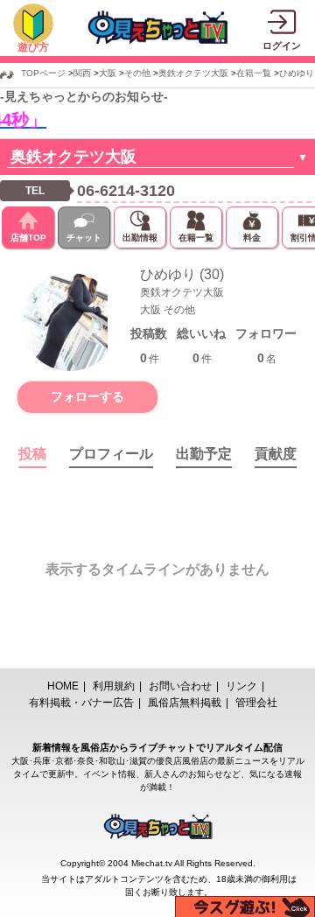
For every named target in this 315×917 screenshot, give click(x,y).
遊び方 (33, 47)
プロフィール (111, 453)
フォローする (87, 396)
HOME (63, 686)
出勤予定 (204, 453)
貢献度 (276, 453)
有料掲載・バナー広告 (81, 702)
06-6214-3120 (126, 191)
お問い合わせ (180, 686)
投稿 (32, 453)
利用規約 (114, 686)
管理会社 (256, 702)
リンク (241, 686)
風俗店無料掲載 (184, 702)
